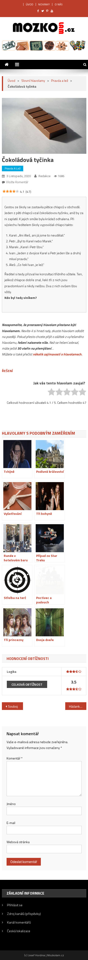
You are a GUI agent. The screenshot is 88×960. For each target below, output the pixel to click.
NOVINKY (44, 4)
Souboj (13, 706)
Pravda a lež (12, 168)
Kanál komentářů (19, 922)
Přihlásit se (15, 905)
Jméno (11, 803)
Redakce (44, 176)
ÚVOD (29, 4)
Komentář (15, 758)
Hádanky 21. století (77, 706)
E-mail (11, 822)
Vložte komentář (17, 182)
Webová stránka (18, 841)
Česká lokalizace (18, 930)
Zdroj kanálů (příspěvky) (24, 913)
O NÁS (59, 4)
